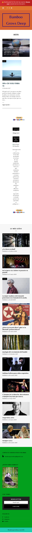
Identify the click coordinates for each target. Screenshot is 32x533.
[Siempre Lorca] (16, 430)
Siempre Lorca (7, 441)
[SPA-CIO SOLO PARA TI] (11, 70)
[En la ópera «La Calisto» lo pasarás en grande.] (16, 261)
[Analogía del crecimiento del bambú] (16, 342)
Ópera (5, 255)
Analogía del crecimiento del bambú (14, 352)
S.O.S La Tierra (7, 39)
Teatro (5, 304)
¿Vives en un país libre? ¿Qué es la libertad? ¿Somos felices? (14, 328)
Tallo (4, 278)
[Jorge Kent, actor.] (16, 409)
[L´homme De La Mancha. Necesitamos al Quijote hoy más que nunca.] (16, 385)
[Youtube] (12, 8)
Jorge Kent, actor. (8, 418)
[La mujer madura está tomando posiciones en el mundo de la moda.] (16, 286)
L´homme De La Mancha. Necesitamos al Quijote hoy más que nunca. (15, 395)
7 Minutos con (7, 402)
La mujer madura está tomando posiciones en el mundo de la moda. (14, 297)
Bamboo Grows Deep (16, 20)
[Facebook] (7, 8)
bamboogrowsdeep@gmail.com (14, 456)
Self (4, 61)
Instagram (6, 519)
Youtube (6, 521)
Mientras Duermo (8, 234)
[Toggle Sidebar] (3, 8)
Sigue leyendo (6, 105)
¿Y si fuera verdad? (8, 249)
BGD (4, 335)
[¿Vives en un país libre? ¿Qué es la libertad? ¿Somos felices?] (16, 314)
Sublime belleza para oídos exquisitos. (15, 373)
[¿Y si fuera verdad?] (16, 240)
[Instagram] (9, 8)
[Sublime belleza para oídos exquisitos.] (16, 364)
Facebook (6, 517)
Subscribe (16, 506)
